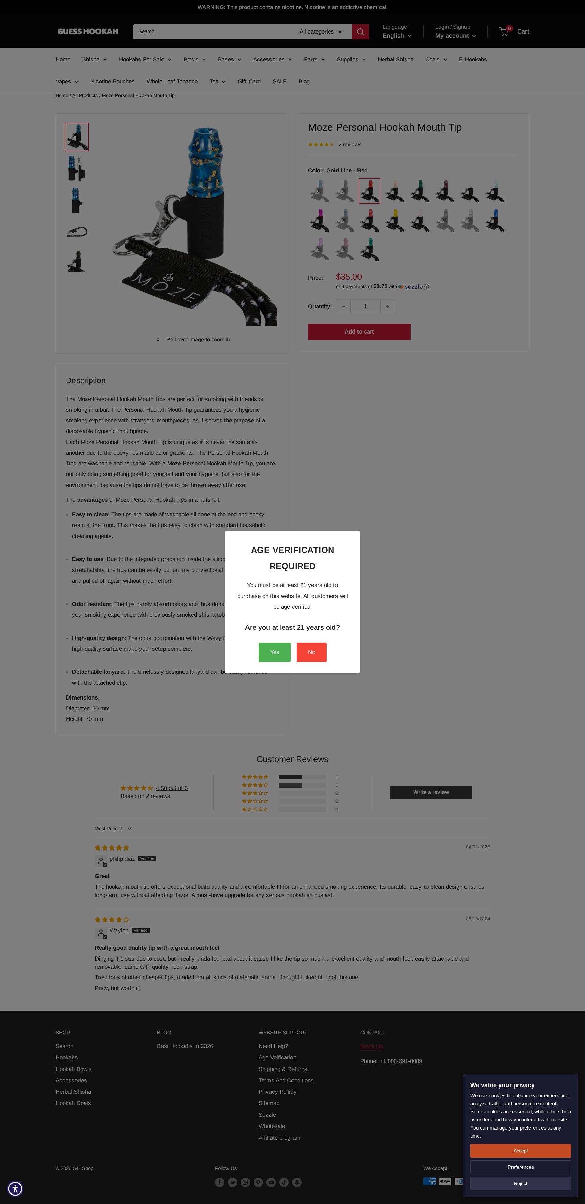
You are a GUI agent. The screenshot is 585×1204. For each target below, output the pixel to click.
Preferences (521, 1167)
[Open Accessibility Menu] (15, 1188)
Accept (521, 1150)
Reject (520, 1183)
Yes (274, 652)
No (311, 652)
